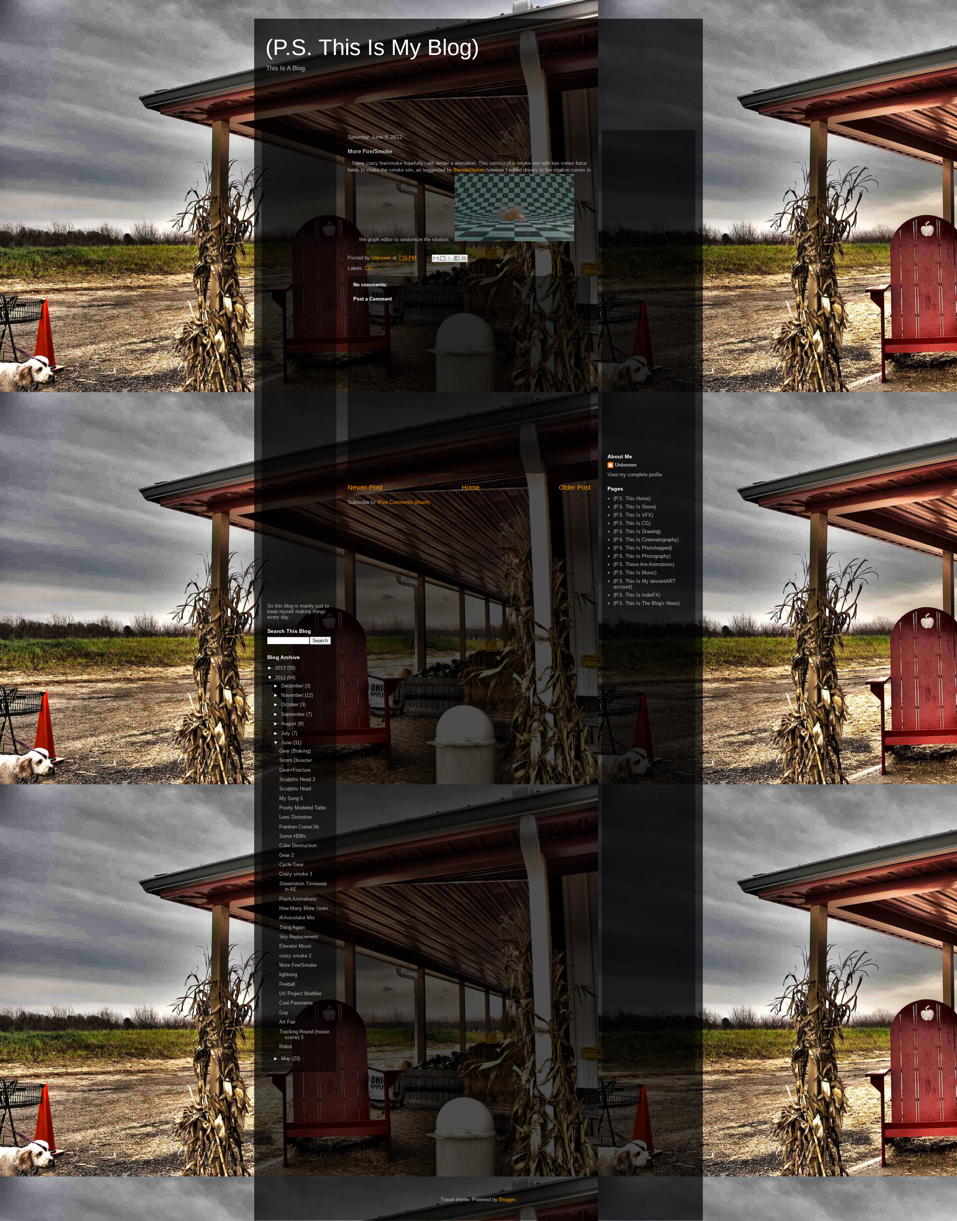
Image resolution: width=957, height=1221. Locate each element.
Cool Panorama (296, 1003)
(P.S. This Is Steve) (634, 507)
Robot (285, 1046)
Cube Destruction (298, 845)
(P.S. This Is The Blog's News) (646, 603)
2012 (281, 677)
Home (471, 487)
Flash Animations (298, 899)
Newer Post (365, 487)
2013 (281, 668)
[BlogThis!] (442, 258)
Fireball (287, 984)
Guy (283, 1012)
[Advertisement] (398, 104)
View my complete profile (634, 474)
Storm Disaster (295, 760)
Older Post (575, 487)
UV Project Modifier (300, 993)
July (286, 733)
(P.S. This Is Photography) (642, 556)
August (289, 723)
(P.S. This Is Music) (634, 572)
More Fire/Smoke (298, 965)
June (287, 742)
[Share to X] (449, 258)
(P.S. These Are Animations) (643, 564)
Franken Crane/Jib (299, 827)
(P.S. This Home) (631, 498)
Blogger (507, 1199)
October (290, 704)
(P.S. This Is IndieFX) (636, 595)
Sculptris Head (295, 788)
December (293, 686)
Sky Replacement (298, 936)
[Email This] (435, 258)
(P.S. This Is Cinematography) (645, 539)
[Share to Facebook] (457, 258)
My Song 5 (291, 798)
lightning (288, 974)
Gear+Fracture (295, 770)
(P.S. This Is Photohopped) (642, 548)
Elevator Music (295, 946)
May (286, 1058)
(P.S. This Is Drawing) (637, 531)
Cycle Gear (291, 864)
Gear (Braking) (295, 751)
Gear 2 (286, 855)
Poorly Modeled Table (302, 808)
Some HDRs (292, 836)
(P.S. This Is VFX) (633, 515)
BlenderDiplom (469, 170)
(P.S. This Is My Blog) (372, 47)
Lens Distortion (295, 817)
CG (368, 268)
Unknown (626, 465)
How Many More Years (303, 908)
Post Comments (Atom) (403, 502)
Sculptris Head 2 (297, 779)
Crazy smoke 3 (295, 874)
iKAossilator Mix (297, 917)
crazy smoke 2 (295, 956)
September (293, 714)
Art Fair (287, 1022)
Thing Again (292, 927)
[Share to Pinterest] (464, 258)
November (293, 695)
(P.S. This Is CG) (631, 523)
